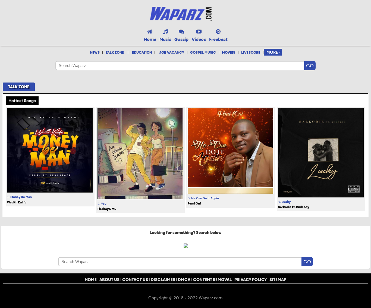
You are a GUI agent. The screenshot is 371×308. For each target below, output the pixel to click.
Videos (199, 39)
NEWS (95, 52)
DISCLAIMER (163, 279)
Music (165, 39)
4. (293, 204)
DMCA (184, 279)
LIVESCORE (250, 52)
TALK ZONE (115, 52)
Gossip (181, 39)
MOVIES (228, 52)
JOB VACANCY (171, 52)
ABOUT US (109, 279)
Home (150, 39)
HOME (91, 279)
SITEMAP (277, 279)
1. (19, 199)
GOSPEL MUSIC (203, 52)
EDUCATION (142, 52)
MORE (272, 52)
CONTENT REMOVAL (212, 279)
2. (107, 206)
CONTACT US (135, 279)
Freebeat (218, 39)
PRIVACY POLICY (250, 279)
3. (203, 201)
